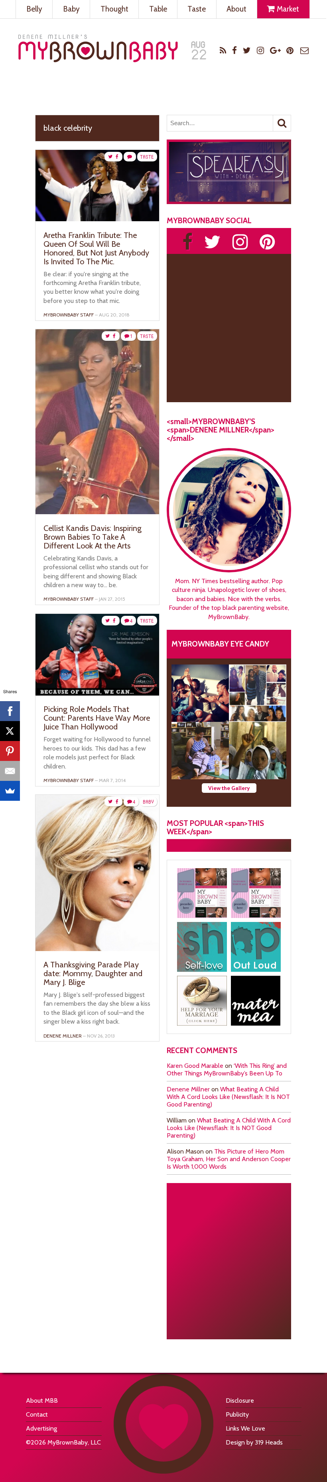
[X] (10, 731)
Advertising (41, 1428)
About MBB (42, 1400)
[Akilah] (202, 947)
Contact (37, 1414)
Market (287, 9)
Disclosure (240, 1400)
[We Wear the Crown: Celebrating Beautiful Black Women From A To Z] (200, 693)
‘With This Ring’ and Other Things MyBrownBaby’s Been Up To (227, 1069)
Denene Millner (188, 1089)
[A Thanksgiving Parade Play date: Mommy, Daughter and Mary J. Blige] (97, 949)
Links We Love (245, 1428)
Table (158, 9)
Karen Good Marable (195, 1065)
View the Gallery (229, 788)
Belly (34, 9)
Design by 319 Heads (254, 1442)
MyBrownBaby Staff (68, 315)
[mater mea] (255, 1001)
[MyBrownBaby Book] (202, 893)
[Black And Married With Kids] (202, 1001)
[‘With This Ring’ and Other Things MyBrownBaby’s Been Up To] (257, 693)
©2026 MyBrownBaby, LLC (63, 1442)
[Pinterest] (10, 751)
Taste (196, 9)
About (236, 9)
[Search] (282, 123)
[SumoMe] (10, 791)
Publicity (237, 1414)
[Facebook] (10, 711)
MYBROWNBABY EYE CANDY (220, 644)
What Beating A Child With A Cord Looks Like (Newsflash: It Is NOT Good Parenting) (228, 1096)
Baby (71, 9)
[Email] (10, 771)
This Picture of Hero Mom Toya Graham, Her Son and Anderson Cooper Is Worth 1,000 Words (229, 1159)
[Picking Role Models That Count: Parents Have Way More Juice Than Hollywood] (97, 693)
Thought (114, 9)
